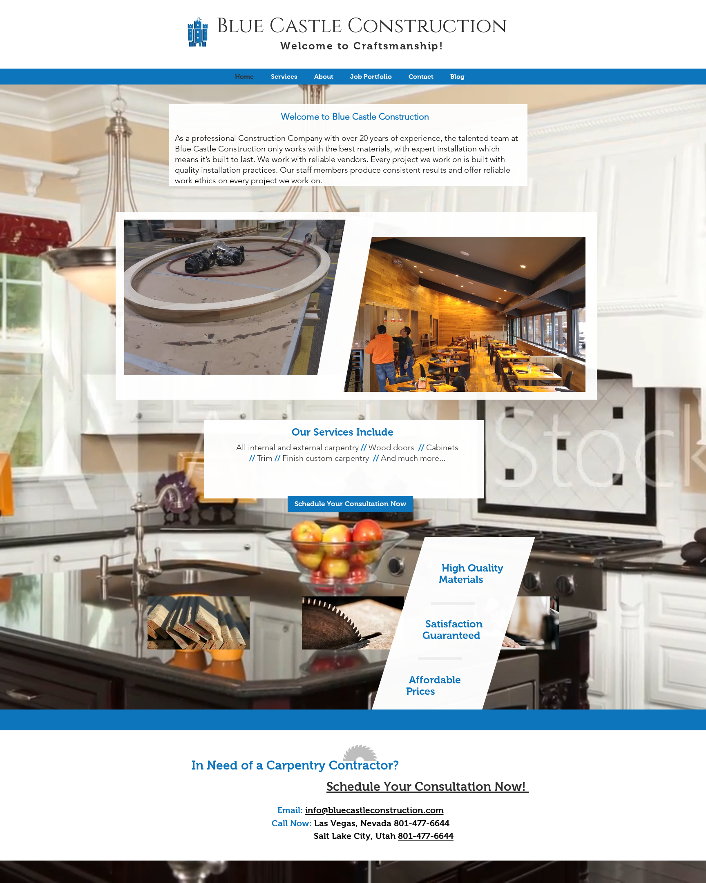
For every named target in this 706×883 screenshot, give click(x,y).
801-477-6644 (426, 836)
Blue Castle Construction (361, 26)
